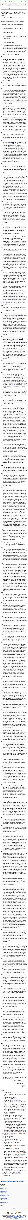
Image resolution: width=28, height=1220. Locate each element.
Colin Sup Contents (5, 1189)
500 (21, 1133)
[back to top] (14, 1208)
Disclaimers (16, 1218)
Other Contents (4, 1192)
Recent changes (4, 1202)
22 (25, 933)
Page (2, 5)
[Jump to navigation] (2, 1)
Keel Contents (4, 1191)
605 (18, 1152)
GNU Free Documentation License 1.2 (16, 1216)
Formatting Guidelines (5, 1199)
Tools (25, 5)
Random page (4, 1203)
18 (22, 645)
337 (6, 1119)
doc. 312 (20, 1118)
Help (2, 1205)
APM (16, 21)
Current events (4, 1201)
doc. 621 (16, 1100)
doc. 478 (8, 1133)
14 (14, 384)
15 (21, 401)
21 (5, 925)
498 (16, 1133)
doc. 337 (14, 1122)
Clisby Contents (4, 1188)
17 (20, 618)
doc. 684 (17, 1172)
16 (19, 443)
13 (26, 342)
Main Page (3, 1185)
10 (12, 294)
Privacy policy (15, 1217)
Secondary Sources (5, 1195)
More (9, 4)
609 (23, 1152)
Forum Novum (4, 1198)
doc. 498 (20, 1101)
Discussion (5, 5)
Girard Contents (4, 1187)
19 (23, 780)
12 (16, 316)
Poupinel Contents (4, 1194)
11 (9, 302)
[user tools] (25, 1)
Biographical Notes (4, 1196)
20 (23, 806)
